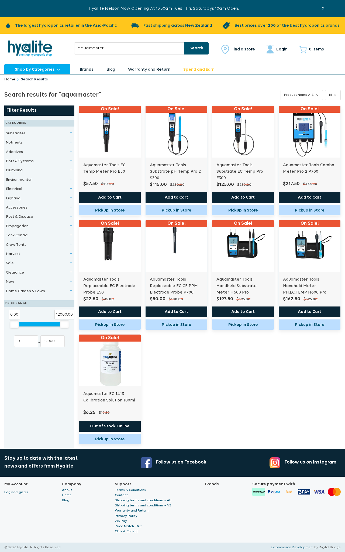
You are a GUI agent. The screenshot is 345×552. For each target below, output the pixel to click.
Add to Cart (110, 197)
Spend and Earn (199, 69)
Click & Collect (126, 531)
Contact (121, 495)
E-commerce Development (292, 547)
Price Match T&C (128, 526)
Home (9, 79)
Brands (87, 69)
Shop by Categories (35, 69)
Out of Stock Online (110, 426)
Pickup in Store (110, 210)
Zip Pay (121, 521)
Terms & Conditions (130, 490)
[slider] (14, 324)
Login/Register (16, 492)
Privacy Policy (126, 516)
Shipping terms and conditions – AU (143, 500)
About (67, 490)
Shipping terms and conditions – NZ (143, 505)
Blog (110, 69)
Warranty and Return (149, 69)
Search (196, 48)
